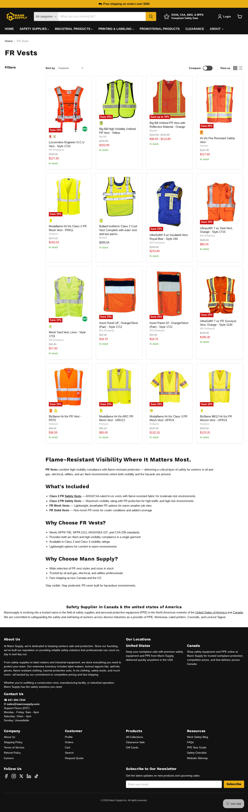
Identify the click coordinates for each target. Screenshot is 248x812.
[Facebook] (6, 776)
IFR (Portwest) (56, 150)
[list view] (240, 68)
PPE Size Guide (196, 747)
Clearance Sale (135, 742)
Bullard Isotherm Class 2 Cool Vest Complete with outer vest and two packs (118, 230)
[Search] (151, 16)
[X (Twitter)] (21, 776)
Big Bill (103, 136)
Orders (69, 742)
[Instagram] (13, 776)
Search (69, 752)
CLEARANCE (194, 28)
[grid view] (235, 68)
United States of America (211, 612)
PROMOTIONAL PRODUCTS (160, 28)
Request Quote (74, 758)
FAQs (190, 742)
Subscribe (234, 784)
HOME (9, 28)
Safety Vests (73, 496)
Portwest (53, 234)
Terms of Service (14, 747)
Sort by (50, 68)
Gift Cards (132, 747)
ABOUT (215, 28)
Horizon (204, 145)
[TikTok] (36, 776)
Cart (67, 747)
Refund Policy (12, 752)
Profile (69, 737)
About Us (9, 737)
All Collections (134, 737)
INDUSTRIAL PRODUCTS (73, 28)
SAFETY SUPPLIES (33, 28)
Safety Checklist (197, 752)
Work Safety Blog (197, 737)
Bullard (103, 237)
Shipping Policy (13, 742)
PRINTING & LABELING (115, 28)
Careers (9, 758)
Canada (238, 612)
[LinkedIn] (29, 776)
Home (9, 41)
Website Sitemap (197, 758)
